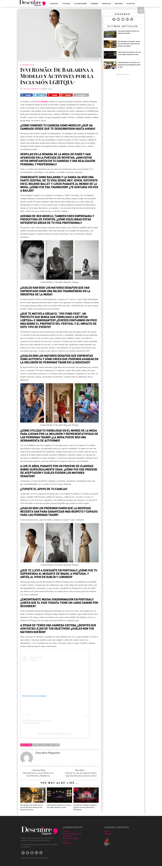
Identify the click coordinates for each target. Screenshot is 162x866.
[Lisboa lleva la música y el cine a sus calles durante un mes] (59, 802)
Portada (54, 3)
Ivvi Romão (43, 101)
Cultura (66, 3)
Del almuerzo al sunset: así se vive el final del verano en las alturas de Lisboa (31, 807)
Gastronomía (80, 3)
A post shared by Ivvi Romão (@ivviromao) (54, 734)
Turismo (94, 3)
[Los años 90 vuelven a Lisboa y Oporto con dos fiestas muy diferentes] (86, 802)
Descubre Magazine (31, 89)
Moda (57, 745)
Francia (107, 832)
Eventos (131, 3)
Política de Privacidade (70, 838)
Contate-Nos (67, 843)
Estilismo (36, 745)
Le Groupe (66, 832)
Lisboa (51, 745)
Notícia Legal (67, 836)
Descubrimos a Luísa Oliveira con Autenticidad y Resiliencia (38, 774)
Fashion (44, 745)
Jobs (64, 841)
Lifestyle (106, 3)
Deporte (119, 3)
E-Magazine (108, 834)
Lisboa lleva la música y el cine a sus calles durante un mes (59, 806)
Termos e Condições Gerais (72, 834)
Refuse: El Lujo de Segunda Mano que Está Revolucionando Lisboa (81, 774)
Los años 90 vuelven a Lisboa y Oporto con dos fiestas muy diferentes (85, 807)
